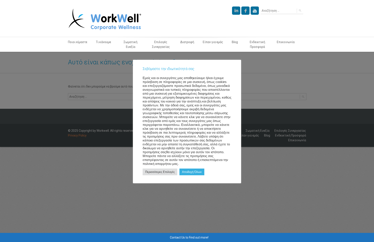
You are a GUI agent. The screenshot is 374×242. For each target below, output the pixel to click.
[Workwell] (105, 18)
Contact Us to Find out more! (189, 237)
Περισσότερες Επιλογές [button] (160, 172)
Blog (235, 42)
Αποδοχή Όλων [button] (192, 172)
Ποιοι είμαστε (77, 42)
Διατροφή (187, 42)
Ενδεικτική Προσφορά (257, 44)
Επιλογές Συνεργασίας (161, 44)
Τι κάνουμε (103, 42)
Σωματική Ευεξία (130, 44)
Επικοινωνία (286, 42)
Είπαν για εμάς (213, 42)
